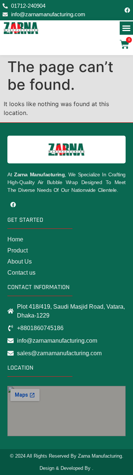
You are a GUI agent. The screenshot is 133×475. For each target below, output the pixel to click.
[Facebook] (127, 10)
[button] (126, 28)
